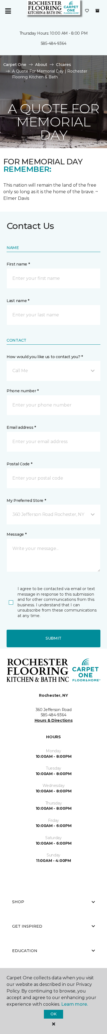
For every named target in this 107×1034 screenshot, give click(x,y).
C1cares (63, 64)
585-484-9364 (53, 43)
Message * (16, 534)
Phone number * (23, 391)
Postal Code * (19, 464)
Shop (18, 901)
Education (24, 950)
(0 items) (97, 11)
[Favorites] (87, 11)
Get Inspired (27, 926)
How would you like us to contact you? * (45, 357)
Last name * (18, 301)
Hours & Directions (54, 720)
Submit (53, 638)
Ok (53, 1013)
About (41, 64)
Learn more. (74, 1004)
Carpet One (14, 64)
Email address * (21, 427)
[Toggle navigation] (8, 11)
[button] (53, 371)
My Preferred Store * (26, 500)
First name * (18, 264)
